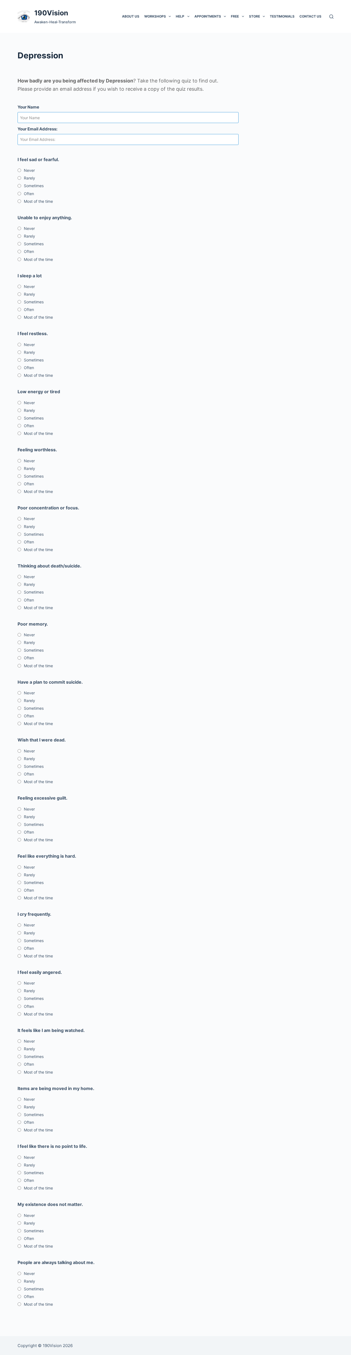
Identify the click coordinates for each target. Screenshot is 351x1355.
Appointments (207, 16)
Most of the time (38, 201)
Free (235, 16)
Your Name (28, 107)
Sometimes (34, 185)
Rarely (29, 178)
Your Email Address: (37, 129)
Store (254, 16)
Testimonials (282, 16)
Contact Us (310, 16)
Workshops (155, 16)
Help (180, 16)
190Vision (51, 13)
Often (29, 193)
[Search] (331, 17)
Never (29, 170)
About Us (130, 16)
